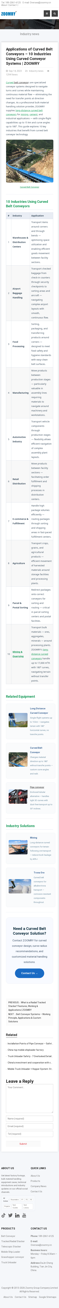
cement (33, 114)
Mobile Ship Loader (10, 1252)
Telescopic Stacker (11, 1246)
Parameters (15, 1200)
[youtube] (24, 1215)
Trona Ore (39, 872)
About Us (35, 1176)
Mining (33, 837)
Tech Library (26, 1206)
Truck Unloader (9, 1262)
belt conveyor (21, 82)
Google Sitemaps (47, 1297)
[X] (10, 1215)
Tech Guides (15, 1206)
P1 (22, 1200)
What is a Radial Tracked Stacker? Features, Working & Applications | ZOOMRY (27, 1006)
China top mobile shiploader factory (26, 1050)
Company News (38, 1186)
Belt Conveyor (8, 1236)
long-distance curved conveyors (39, 654)
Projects (7, 1206)
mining (24, 114)
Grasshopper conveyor (12, 1257)
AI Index (5, 1199)
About (4, 5)
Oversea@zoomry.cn (40, 2)
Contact (12, 5)
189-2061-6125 (13, 2)
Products (35, 1181)
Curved (10, 82)
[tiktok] (3, 1215)
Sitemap (32, 1297)
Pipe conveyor (37, 787)
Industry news (29, 34)
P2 (27, 1200)
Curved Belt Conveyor (29, 187)
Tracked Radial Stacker (13, 1241)
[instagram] (17, 1215)
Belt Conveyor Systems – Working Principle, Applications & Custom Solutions (29, 1018)
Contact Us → (29, 973)
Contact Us (36, 1191)
